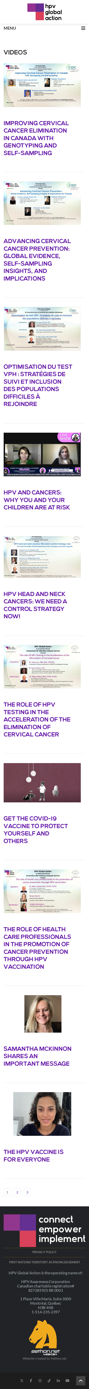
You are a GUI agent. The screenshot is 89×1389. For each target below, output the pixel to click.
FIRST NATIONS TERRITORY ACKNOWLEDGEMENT (44, 1262)
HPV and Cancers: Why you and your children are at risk (37, 500)
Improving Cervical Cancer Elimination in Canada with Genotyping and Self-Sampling (36, 139)
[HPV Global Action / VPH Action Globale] (44, 11)
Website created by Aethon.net (44, 1358)
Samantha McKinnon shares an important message (38, 1056)
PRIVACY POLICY (44, 1252)
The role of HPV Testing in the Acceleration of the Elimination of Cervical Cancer (37, 720)
